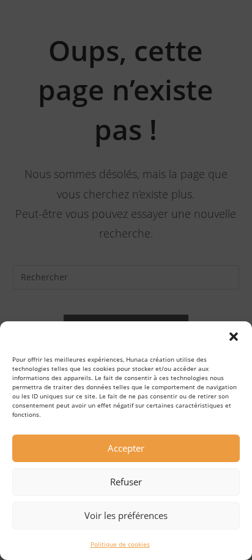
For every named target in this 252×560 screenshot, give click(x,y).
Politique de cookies (120, 544)
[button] (234, 336)
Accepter (126, 448)
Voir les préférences (126, 515)
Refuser (126, 482)
